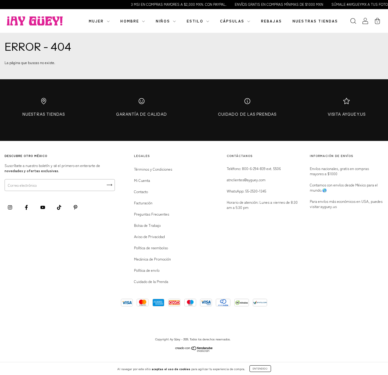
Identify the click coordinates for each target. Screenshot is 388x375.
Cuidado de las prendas (247, 114)
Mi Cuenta (142, 180)
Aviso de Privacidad (149, 236)
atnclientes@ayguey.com (246, 179)
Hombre (130, 20)
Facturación (143, 202)
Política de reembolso (151, 247)
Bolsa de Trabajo (147, 225)
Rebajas (271, 20)
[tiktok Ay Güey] (59, 207)
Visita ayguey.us (347, 114)
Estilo (196, 20)
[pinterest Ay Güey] (75, 207)
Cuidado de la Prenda (151, 281)
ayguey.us (329, 206)
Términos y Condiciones (153, 169)
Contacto (141, 191)
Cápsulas (233, 20)
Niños (164, 20)
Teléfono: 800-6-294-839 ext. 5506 (254, 168)
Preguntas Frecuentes (151, 213)
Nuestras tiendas (315, 20)
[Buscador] (353, 21)
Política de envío (146, 270)
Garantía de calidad (141, 114)
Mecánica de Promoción (152, 258)
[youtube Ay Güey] (43, 207)
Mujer (97, 20)
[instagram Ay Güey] (10, 207)
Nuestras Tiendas (43, 114)
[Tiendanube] (194, 350)
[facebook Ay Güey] (27, 207)
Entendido (260, 368)
